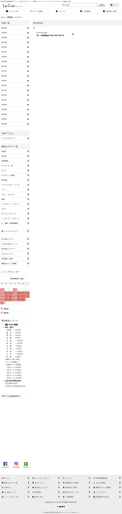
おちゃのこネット (57, 512)
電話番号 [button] (61, 507)
